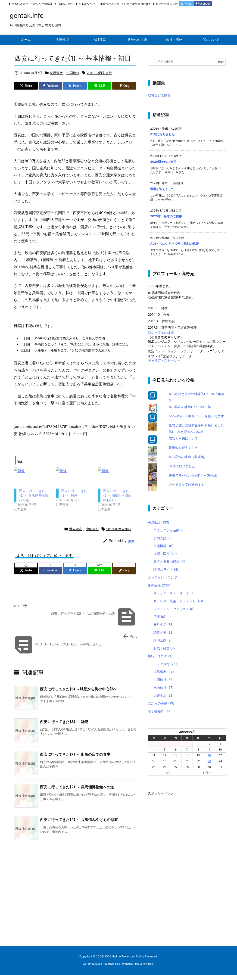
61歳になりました (162, 134)
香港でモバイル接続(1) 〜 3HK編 (193, 475)
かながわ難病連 (43, 4)
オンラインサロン (163, 577)
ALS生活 (158, 522)
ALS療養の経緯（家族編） (188, 457)
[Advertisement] (182, 866)
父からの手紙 (161, 703)
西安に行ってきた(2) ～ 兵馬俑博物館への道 (33, 495)
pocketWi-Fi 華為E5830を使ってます (196, 416)
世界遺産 (56, 73)
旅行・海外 (160, 656)
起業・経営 (165, 648)
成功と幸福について (183, 438)
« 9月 (167, 772)
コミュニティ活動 (169, 530)
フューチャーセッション (173, 609)
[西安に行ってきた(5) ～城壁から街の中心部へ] (116, 478)
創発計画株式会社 (167, 4)
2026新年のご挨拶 (163, 161)
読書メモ (163, 632)
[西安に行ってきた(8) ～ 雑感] (74, 478)
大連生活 (163, 695)
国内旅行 (163, 687)
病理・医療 (165, 554)
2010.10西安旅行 (99, 73)
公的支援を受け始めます (186, 484)
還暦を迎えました (162, 189)
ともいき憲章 (20, 4)
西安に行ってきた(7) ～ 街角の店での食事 (75, 754)
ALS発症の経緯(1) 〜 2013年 (190, 407)
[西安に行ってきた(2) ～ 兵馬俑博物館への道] (32, 478)
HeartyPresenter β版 (137, 4)
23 (209, 761)
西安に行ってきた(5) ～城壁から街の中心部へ (117, 495)
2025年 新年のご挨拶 (166, 216)
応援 (159, 617)
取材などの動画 (159, 95)
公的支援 (162, 538)
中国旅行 (72, 73)
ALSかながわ (87, 4)
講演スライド (165, 569)
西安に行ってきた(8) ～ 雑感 (64, 721)
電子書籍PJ (159, 711)
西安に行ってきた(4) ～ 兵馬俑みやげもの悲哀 (79, 819)
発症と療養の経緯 (161, 333)
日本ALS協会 (65, 4)
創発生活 (159, 585)
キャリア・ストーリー (164, 360)
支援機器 (163, 546)
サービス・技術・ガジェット (178, 601)
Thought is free (144, 963)
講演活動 (162, 640)
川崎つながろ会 (109, 4)
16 (209, 755)
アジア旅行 (165, 664)
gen (131, 541)
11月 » (206, 772)
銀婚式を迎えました (183, 447)
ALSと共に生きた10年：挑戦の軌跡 (174, 243)
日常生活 (163, 624)
